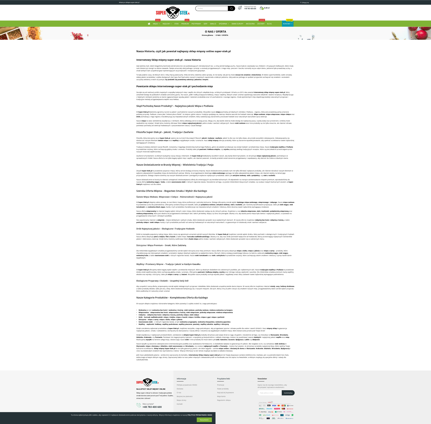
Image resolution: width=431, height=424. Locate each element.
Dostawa (180, 389)
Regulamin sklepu (224, 400)
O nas (179, 392)
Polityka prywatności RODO (187, 385)
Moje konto (221, 396)
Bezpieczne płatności (185, 396)
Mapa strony (181, 400)
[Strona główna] (149, 24)
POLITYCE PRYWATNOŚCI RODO (200, 415)
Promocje (220, 385)
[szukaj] (231, 8)
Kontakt (180, 404)
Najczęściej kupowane (225, 392)
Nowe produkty (223, 389)
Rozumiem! (204, 420)
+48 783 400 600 (250, 8)
